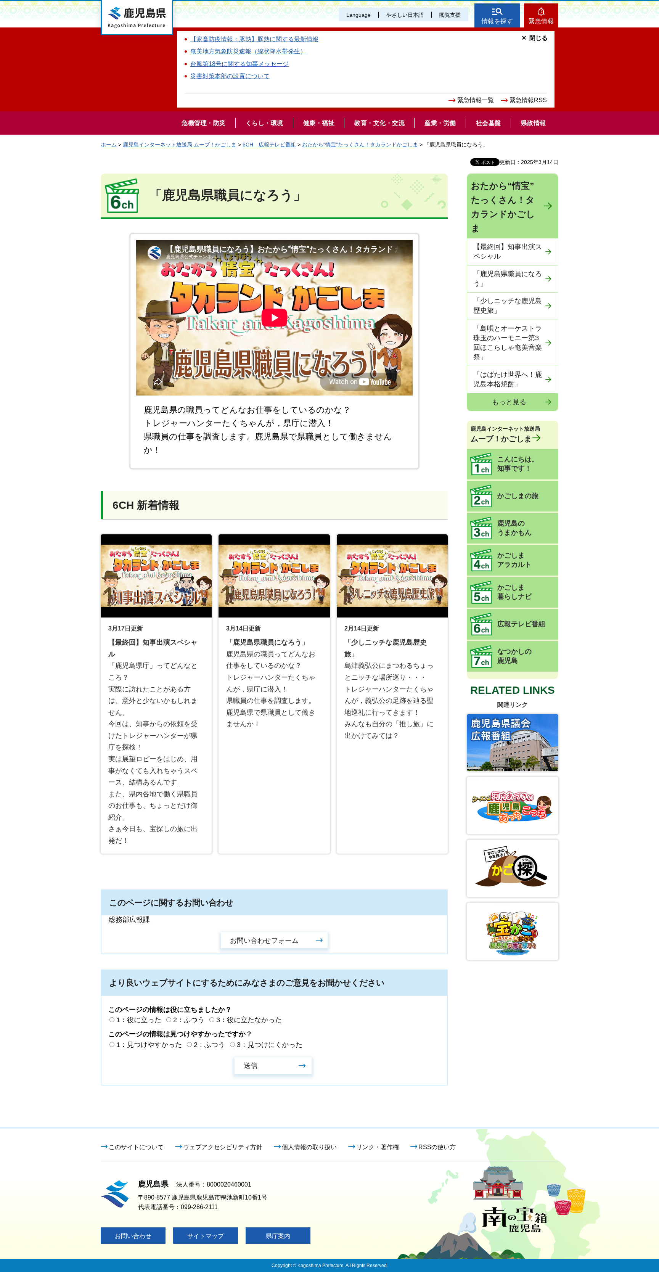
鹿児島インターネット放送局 (505, 434)
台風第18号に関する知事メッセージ (239, 64)
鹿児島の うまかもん (514, 527)
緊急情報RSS (528, 100)
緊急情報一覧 (475, 100)
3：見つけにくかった (269, 1044)
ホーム (109, 145)
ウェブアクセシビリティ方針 (222, 1147)
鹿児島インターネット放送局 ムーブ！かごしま (179, 145)
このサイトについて (136, 1147)
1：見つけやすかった (149, 1044)
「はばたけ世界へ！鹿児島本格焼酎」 (507, 379)
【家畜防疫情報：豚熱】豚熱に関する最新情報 (254, 39)
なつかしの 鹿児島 (514, 656)
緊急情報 (541, 21)
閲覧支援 (450, 15)
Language (358, 15)
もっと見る (509, 402)
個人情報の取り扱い (309, 1147)
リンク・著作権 (377, 1147)
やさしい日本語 (405, 15)
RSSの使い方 (437, 1147)
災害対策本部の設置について (230, 76)
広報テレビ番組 (521, 624)
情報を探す (497, 21)
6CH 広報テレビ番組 (269, 145)
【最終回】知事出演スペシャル (507, 251)
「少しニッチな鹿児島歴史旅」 (507, 305)
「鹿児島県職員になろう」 (507, 278)
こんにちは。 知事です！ (517, 463)
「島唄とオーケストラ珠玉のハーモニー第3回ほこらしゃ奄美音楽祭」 (507, 343)
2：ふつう (188, 1020)
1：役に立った (138, 1020)
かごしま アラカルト (514, 560)
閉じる (538, 38)
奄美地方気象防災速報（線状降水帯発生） (248, 51)
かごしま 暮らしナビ (514, 592)
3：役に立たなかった (249, 1020)
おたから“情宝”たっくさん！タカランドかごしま (360, 145)
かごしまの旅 (517, 496)
